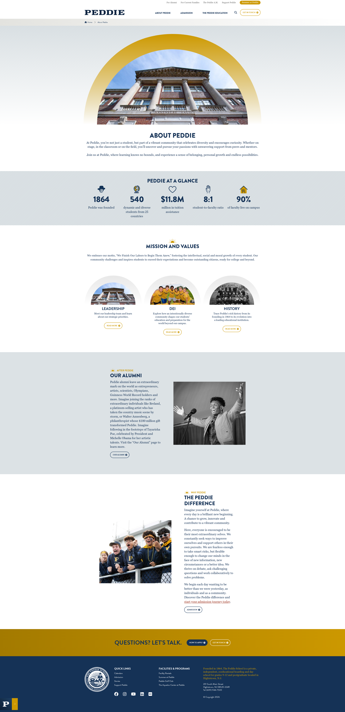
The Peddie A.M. (210, 2)
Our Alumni (126, 375)
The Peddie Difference (199, 500)
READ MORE (171, 332)
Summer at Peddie (250, 2)
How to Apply (196, 642)
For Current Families (190, 2)
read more (112, 325)
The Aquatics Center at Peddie (171, 685)
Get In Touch (249, 12)
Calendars (118, 673)
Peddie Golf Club (166, 681)
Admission (186, 13)
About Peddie (162, 13)
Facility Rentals (165, 673)
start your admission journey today (207, 602)
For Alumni (172, 2)
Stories (117, 681)
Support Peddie (229, 2)
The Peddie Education (215, 13)
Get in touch (219, 642)
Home (89, 22)
